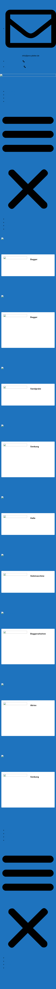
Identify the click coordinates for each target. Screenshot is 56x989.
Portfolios (9, 840)
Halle (28, 497)
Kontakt (10, 98)
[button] (28, 161)
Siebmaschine (28, 555)
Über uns (11, 95)
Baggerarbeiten (28, 613)
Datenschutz (10, 830)
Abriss (28, 684)
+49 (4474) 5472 (7, 977)
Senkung (28, 426)
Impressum (12, 101)
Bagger (28, 239)
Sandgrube (28, 368)
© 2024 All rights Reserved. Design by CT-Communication (25, 983)
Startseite (11, 91)
